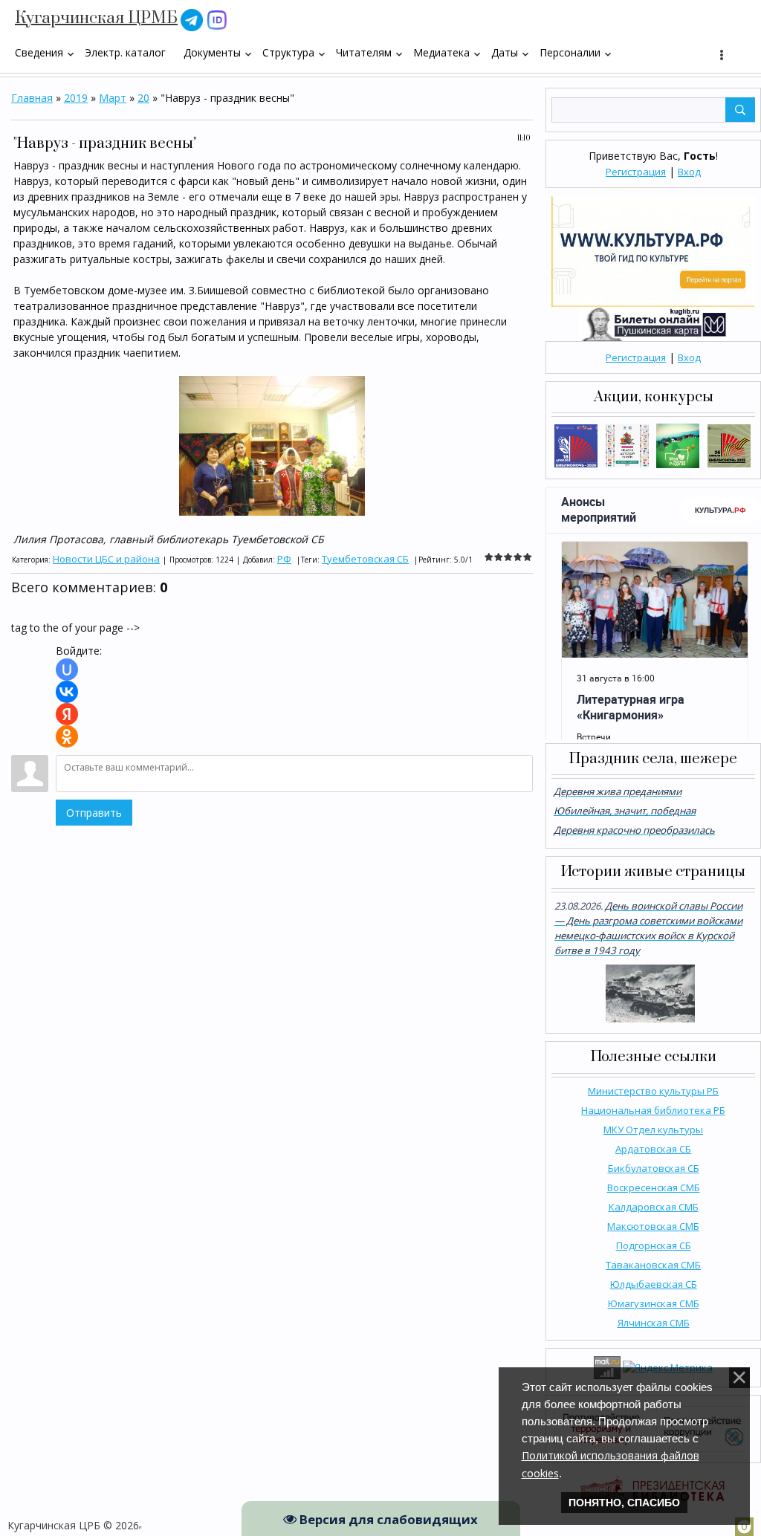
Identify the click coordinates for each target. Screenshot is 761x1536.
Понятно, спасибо (624, 1503)
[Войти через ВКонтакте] (67, 692)
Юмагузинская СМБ (653, 1303)
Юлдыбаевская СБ (653, 1284)
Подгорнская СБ (653, 1245)
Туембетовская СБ (365, 559)
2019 (76, 98)
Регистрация (636, 171)
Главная (32, 98)
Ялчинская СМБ (654, 1322)
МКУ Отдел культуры (653, 1129)
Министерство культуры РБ (653, 1091)
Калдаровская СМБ (654, 1206)
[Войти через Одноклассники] (67, 736)
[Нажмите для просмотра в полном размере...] (272, 445)
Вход (689, 171)
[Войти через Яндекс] (67, 714)
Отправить (94, 813)
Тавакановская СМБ (653, 1264)
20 (143, 98)
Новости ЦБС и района (106, 559)
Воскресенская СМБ (653, 1187)
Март (112, 98)
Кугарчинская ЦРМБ (96, 18)
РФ (284, 559)
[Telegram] (192, 19)
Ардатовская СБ (653, 1149)
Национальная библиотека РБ (653, 1110)
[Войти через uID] (67, 669)
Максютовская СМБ (653, 1226)
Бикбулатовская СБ (653, 1168)
